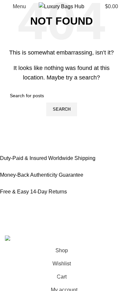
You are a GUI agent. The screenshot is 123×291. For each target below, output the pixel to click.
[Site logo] (61, 6)
